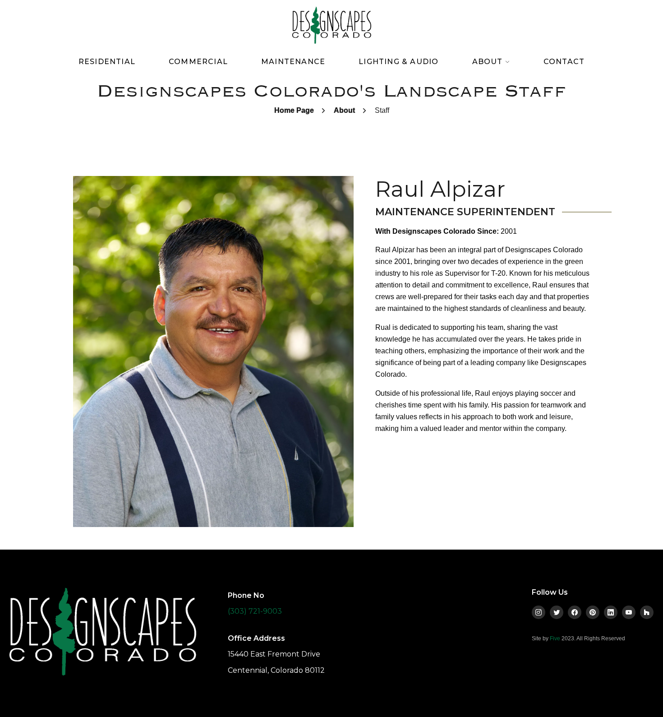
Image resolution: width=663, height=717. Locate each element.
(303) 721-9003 (255, 611)
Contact (564, 61)
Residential (106, 61)
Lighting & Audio (398, 61)
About (344, 110)
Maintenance (293, 61)
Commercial (198, 61)
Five (555, 638)
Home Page (294, 110)
